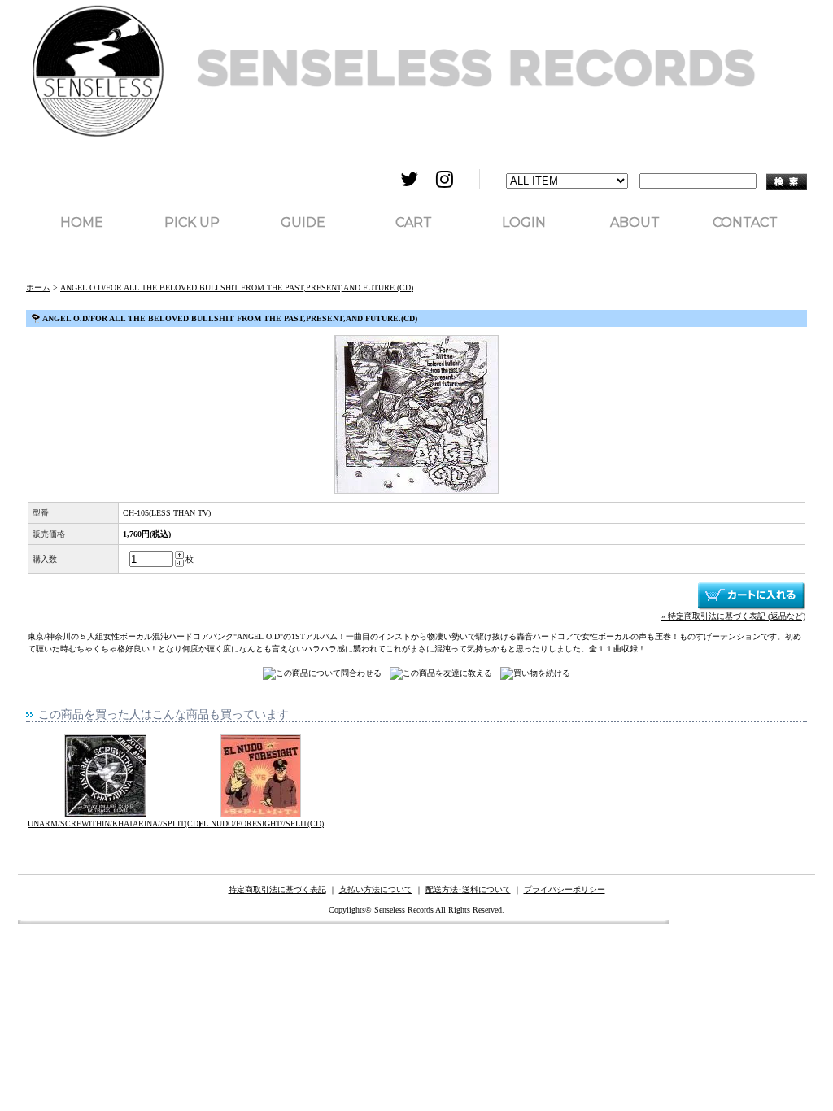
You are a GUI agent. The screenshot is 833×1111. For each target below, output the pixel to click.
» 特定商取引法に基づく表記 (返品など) (733, 616)
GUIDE (303, 222)
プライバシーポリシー (564, 889)
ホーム (38, 287)
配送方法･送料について (468, 889)
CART (413, 222)
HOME (81, 222)
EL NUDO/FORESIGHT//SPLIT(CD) (261, 823)
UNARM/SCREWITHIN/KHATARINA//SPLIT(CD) (114, 823)
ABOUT (635, 222)
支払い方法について (375, 889)
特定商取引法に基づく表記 (277, 889)
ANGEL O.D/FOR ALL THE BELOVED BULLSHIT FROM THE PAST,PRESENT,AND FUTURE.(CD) (236, 287)
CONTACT (745, 222)
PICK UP (192, 222)
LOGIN (524, 222)
